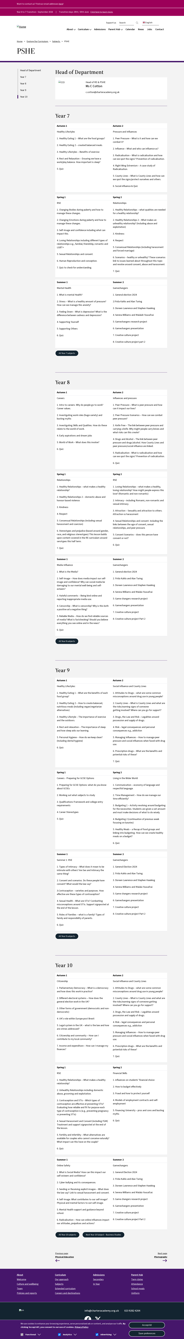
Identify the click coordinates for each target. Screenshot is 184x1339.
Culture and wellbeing (28, 1284)
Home (19, 41)
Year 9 (23, 90)
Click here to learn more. (101, 11)
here (61, 3)
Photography (160, 1256)
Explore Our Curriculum (37, 41)
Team (20, 1288)
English (148, 22)
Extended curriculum (65, 1288)
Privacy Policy (81, 1327)
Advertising (106, 1334)
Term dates (137, 1279)
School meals (138, 1288)
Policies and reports (27, 1293)
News (141, 29)
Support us (111, 22)
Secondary (98, 1279)
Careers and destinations (67, 1293)
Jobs (149, 29)
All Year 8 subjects (67, 641)
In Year (96, 1284)
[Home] (34, 26)
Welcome (21, 1279)
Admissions (100, 29)
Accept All (147, 1325)
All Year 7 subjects (67, 353)
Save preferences (146, 1333)
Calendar (130, 29)
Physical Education (64, 1256)
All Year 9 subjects (67, 936)
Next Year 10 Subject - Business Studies (103, 1234)
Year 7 (23, 77)
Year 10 (23, 96)
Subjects (56, 41)
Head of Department (30, 70)
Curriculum (83, 29)
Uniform (135, 1293)
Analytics (67, 1334)
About (70, 29)
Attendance (137, 1284)
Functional (30, 1334)
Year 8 (23, 83)
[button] (38, 1334)
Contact (159, 29)
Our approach (61, 1279)
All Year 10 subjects (67, 1234)
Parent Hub (114, 29)
